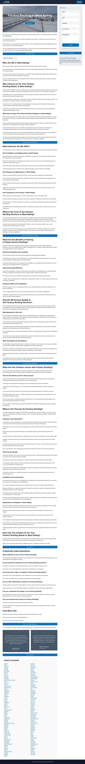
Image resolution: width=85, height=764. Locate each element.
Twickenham (7, 690)
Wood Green (33, 672)
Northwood (6, 732)
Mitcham (32, 665)
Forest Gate (33, 721)
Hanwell (4, 620)
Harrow (5, 684)
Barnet (32, 669)
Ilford (32, 733)
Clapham (6, 745)
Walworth (33, 668)
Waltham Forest (34, 712)
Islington (6, 752)
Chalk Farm (6, 730)
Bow (32, 689)
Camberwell (33, 666)
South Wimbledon (8, 744)
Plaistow (32, 720)
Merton (5, 746)
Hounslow (6, 678)
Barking (32, 735)
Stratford (32, 708)
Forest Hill (33, 690)
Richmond (6, 683)
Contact (79, 2)
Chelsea (6, 720)
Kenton (5, 694)
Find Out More (30, 547)
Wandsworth (7, 718)
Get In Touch (70, 53)
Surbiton (6, 738)
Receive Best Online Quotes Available (30, 235)
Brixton (5, 755)
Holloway (6, 748)
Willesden (6, 692)
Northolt (6, 672)
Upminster (33, 754)
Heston (5, 674)
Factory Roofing (7, 34)
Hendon (6, 714)
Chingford (33, 727)
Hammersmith (7, 686)
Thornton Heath (34, 681)
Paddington (6, 717)
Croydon (32, 700)
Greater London (34, 723)
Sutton (32, 683)
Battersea (6, 724)
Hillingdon (6, 693)
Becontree (33, 742)
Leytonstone (33, 717)
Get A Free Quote (30, 654)
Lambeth (6, 754)
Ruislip (5, 712)
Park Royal (6, 671)
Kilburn (5, 697)
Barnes (5, 689)
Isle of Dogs (33, 699)
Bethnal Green (34, 678)
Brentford (21, 620)
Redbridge (33, 729)
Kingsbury (6, 696)
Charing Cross (7, 739)
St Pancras (6, 742)
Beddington (33, 692)
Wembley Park (7, 687)
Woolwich (33, 730)
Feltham (6, 703)
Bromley (32, 694)
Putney (5, 705)
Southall (17, 620)
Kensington (6, 702)
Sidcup (32, 739)
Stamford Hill (33, 675)
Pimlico (5, 736)
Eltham (32, 732)
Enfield (32, 711)
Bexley (32, 746)
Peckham (33, 674)
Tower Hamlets (34, 687)
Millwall (32, 696)
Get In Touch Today (30, 53)
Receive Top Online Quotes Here (30, 363)
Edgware (6, 727)
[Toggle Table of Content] (14, 58)
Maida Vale (6, 706)
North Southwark (8, 751)
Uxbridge (6, 721)
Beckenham (33, 714)
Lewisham (33, 705)
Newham (33, 726)
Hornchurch (33, 752)
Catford (32, 706)
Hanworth (6, 711)
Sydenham (33, 693)
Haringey (33, 671)
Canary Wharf (34, 697)
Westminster (7, 741)
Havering (33, 751)
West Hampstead (8, 709)
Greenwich (33, 702)
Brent (5, 715)
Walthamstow (33, 715)
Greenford (12, 620)
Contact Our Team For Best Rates (30, 142)
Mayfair (5, 729)
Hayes (5, 681)
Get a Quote (29, 23)
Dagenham (33, 748)
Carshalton (33, 686)
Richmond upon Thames (9, 680)
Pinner (5, 708)
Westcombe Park (34, 718)
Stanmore (6, 726)
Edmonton (33, 703)
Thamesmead (34, 738)
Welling (32, 736)
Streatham (33, 663)
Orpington (33, 745)
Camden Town (7, 733)
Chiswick (6, 675)
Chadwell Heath (34, 744)
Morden (6, 749)
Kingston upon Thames (9, 723)
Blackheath (33, 709)
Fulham (6, 699)
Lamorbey (33, 741)
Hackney (32, 680)
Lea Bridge (33, 684)
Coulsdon (33, 724)
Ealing (8, 620)
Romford (32, 749)
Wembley (6, 677)
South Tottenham (34, 677)
